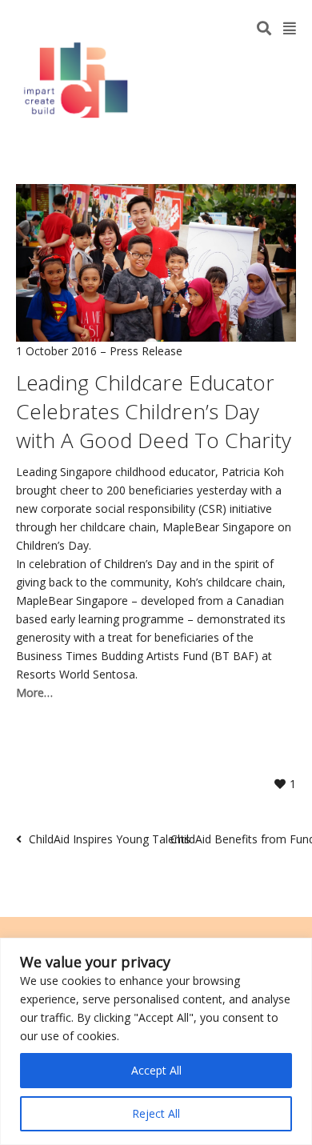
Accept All (156, 1070)
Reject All (156, 1113)
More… (34, 692)
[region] (156, 1041)
